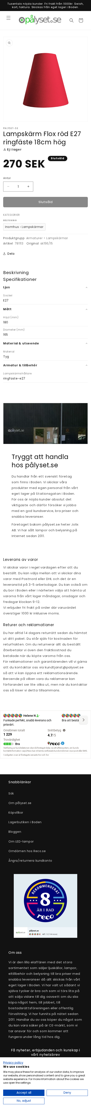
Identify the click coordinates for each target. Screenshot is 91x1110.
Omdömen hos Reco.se (27, 851)
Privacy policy (13, 1063)
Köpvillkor (15, 812)
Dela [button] (10, 254)
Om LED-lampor (21, 841)
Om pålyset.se (20, 803)
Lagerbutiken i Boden (25, 822)
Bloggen (14, 832)
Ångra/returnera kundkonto (30, 860)
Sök (11, 793)
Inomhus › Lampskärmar (24, 227)
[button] (8, 18)
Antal (7, 178)
